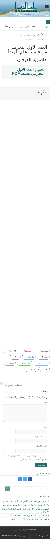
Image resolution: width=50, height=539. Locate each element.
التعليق (44, 402)
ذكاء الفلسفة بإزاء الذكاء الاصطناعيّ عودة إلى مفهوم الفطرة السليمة (26, 505)
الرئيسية (45, 27)
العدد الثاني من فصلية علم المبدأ (14, 384)
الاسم (44, 427)
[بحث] (7, 488)
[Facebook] (30, 479)
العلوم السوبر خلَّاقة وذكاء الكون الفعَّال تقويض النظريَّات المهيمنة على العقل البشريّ (25, 510)
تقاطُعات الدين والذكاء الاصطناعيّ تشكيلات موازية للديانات (28, 519)
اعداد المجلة (37, 27)
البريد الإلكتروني (41, 437)
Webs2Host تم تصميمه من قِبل (24, 529)
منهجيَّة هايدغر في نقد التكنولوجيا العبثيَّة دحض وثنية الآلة (29, 515)
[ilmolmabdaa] (25, 8)
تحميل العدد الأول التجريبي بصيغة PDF (28, 72)
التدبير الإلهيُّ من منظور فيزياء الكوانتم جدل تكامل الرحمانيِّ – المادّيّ (26, 501)
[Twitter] (25, 479)
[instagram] (20, 479)
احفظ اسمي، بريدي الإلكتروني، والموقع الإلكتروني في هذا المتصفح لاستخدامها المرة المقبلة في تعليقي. (27, 457)
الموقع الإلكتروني (41, 446)
